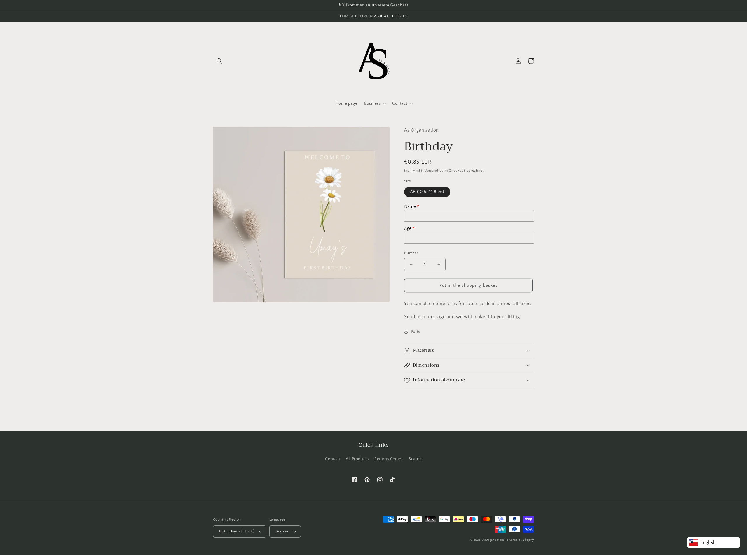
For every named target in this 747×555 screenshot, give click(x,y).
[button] (219, 61)
